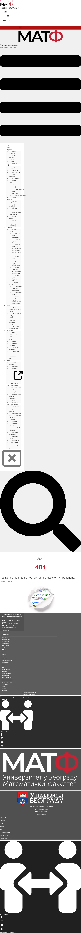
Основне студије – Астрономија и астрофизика (16, 247)
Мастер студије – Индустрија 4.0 (15, 278)
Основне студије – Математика (16, 235)
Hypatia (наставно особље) (12, 157)
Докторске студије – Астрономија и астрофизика (17, 300)
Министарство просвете (15, 410)
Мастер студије (16, 252)
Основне (4, 654)
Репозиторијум (5, 675)
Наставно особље (13, 202)
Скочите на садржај (6, 1)
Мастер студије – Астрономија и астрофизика (16, 270)
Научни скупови (12, 363)
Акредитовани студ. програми (18, 191)
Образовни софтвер (13, 424)
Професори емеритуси (14, 206)
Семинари (4, 671)
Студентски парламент (14, 348)
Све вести (4, 690)
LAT (9, 20)
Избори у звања (13, 217)
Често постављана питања (12, 356)
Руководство (5, 637)
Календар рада (5, 662)
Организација (5, 641)
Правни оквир (12, 181)
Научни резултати (6, 673)
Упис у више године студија (14, 327)
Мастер (3, 656)
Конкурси (4, 688)
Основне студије (13, 230)
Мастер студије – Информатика (16, 263)
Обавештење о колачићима (29, 692)
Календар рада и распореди (15, 213)
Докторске (4, 658)
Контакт (13, 197)
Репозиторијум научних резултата (15, 428)
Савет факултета (12, 175)
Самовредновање (20, 195)
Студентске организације (14, 352)
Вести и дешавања (7, 680)
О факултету (5, 634)
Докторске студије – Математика (17, 288)
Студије (4, 649)
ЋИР (4, 20)
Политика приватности (29, 694)
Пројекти (14, 368)
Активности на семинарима (15, 388)
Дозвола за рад (16, 187)
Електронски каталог (7, 677)
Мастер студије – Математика (16, 258)
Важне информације (7, 660)
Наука (9, 360)
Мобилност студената (14, 344)
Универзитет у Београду (9, 8)
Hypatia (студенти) (12, 152)
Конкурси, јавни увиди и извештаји (15, 396)
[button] (5, 12)
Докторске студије (13, 283)
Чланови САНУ (13, 209)
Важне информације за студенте (14, 334)
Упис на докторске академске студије (12, 321)
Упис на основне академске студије (15, 309)
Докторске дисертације (13, 225)
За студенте (5, 684)
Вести (1, 823)
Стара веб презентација (13, 447)
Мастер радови (12, 221)
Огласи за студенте (13, 437)
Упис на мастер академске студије (15, 315)
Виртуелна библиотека (13, 433)
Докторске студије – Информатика (17, 294)
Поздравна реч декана (15, 168)
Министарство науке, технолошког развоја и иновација (15, 416)
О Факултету (3, 817)
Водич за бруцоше (13, 338)
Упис (8, 305)
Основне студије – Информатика (16, 241)
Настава (2, 820)
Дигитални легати (13, 443)
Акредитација (5, 643)
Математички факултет (10, 45)
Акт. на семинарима (7, 682)
